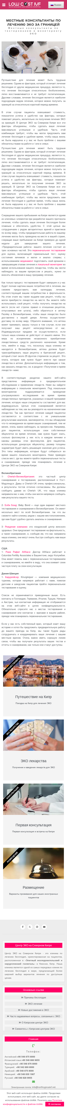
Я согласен (54, 1104)
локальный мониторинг (50, 264)
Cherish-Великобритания (21, 476)
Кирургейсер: (12, 577)
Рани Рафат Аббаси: (18, 551)
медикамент (26, 260)
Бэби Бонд (11, 505)
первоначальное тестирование (48, 250)
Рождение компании (16, 526)
